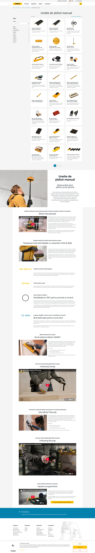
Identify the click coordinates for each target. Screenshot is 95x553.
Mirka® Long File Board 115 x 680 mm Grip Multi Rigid (37, 101)
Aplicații (26, 529)
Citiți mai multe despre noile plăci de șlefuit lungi (62, 502)
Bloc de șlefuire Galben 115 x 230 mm (53, 101)
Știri (48, 532)
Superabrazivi (15, 533)
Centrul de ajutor (39, 532)
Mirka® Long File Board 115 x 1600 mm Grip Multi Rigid (54, 83)
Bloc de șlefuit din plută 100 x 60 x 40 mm (36, 155)
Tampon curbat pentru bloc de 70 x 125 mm (36, 29)
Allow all (80, 543)
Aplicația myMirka (39, 533)
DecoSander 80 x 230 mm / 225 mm (70, 29)
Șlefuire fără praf (16, 529)
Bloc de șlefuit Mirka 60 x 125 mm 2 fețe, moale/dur (72, 101)
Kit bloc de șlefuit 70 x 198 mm (73, 154)
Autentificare (79, 1)
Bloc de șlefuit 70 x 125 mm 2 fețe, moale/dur (36, 137)
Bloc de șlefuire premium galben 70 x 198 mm (54, 137)
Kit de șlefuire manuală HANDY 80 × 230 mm (36, 83)
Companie (47, 4)
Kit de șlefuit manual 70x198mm (55, 64)
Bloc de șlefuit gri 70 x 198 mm (73, 118)
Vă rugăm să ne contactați (35, 514)
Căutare (14, 21)
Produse (26, 4)
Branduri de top (16, 534)
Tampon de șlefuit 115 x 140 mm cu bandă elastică (72, 137)
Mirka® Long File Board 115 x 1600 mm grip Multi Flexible (73, 83)
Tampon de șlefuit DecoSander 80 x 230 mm (37, 47)
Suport (40, 4)
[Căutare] (80, 4)
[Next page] (60, 166)
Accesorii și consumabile (25, 7)
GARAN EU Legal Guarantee (41, 534)
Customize (79, 547)
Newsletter (50, 530)
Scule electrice (15, 528)
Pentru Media (50, 534)
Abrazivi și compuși (16, 530)
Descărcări (38, 528)
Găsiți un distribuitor (63, 1)
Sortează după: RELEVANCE (75, 16)
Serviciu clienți (38, 530)
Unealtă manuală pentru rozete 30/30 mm (72, 65)
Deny (80, 550)
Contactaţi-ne (50, 529)
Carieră (49, 533)
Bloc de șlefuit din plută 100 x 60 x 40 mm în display (37, 119)
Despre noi (50, 528)
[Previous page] (52, 166)
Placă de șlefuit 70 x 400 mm (37, 64)
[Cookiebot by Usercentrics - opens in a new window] (13, 551)
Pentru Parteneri (51, 536)
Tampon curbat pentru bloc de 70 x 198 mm (53, 29)
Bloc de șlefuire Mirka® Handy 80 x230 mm (54, 155)
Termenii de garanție (40, 529)
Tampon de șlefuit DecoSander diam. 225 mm (54, 47)
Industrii (26, 528)
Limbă (72, 1)
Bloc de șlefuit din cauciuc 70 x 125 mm (53, 119)
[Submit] (28, 23)
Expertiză (33, 4)
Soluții (26, 530)
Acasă (14, 7)
